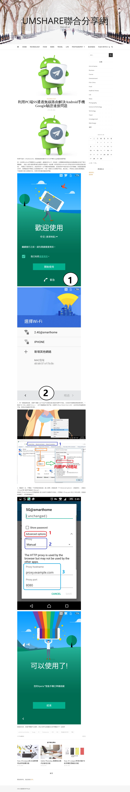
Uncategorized (93, 119)
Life (67, 47)
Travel (60, 47)
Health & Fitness (94, 90)
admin (22, 736)
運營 (90, 127)
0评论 (84, 736)
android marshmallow (23, 732)
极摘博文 (91, 172)
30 (101, 158)
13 (90, 150)
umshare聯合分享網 (65, 20)
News (52, 47)
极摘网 (91, 174)
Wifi (57, 732)
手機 (72, 732)
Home (24, 47)
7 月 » (95, 163)
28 (94, 158)
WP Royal (27, 789)
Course (91, 74)
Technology (35, 47)
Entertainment (93, 78)
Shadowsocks (45, 732)
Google (33, 732)
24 (104, 154)
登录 (32, 779)
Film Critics (103, 47)
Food (45, 47)
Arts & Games (93, 66)
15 (97, 150)
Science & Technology (95, 107)
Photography (77, 47)
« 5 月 (90, 163)
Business (91, 47)
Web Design (92, 123)
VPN (53, 732)
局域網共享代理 (64, 732)
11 (108, 146)
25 (108, 154)
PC (39, 732)
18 (108, 150)
